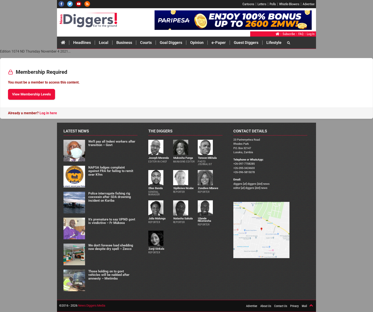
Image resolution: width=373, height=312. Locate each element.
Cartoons (248, 4)
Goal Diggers (171, 42)
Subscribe (289, 34)
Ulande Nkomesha (204, 219)
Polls (273, 4)
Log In (311, 34)
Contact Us (280, 306)
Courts (146, 42)
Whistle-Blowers (289, 4)
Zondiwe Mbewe (208, 188)
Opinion (197, 42)
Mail (304, 306)
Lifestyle (273, 42)
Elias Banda (156, 188)
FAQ (300, 34)
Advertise (309, 4)
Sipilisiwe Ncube (183, 188)
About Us (265, 306)
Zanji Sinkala (156, 248)
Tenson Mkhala (207, 157)
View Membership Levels (31, 94)
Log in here (48, 113)
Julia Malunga (157, 218)
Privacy (294, 306)
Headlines (82, 42)
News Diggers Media (91, 305)
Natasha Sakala (183, 218)
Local (103, 42)
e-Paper (219, 42)
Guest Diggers (246, 42)
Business (124, 42)
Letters (262, 4)
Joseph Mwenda (159, 157)
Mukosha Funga (183, 157)
